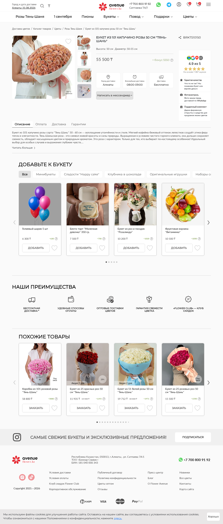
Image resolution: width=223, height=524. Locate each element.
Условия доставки (60, 472)
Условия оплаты (59, 477)
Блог (150, 477)
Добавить (36, 247)
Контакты (185, 483)
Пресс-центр (155, 472)
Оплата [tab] (41, 124)
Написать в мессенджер (113, 95)
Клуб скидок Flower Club (64, 483)
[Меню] (208, 4)
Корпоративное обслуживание (67, 489)
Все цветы (185, 477)
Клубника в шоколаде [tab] (124, 174)
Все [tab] (25, 174)
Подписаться (193, 437)
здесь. (118, 518)
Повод (135, 16)
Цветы (189, 16)
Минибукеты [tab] (46, 174)
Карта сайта (186, 489)
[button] (106, 262)
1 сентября (63, 16)
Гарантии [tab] (78, 124)
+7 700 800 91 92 (140, 3)
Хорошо (213, 516)
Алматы (23, 7)
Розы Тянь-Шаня (30, 16)
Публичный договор (110, 472)
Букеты (110, 16)
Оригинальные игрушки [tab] (168, 174)
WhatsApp (201, 100)
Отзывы (102, 489)
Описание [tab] (22, 124)
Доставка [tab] (59, 124)
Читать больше (22, 147)
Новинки (184, 472)
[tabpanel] (111, 142)
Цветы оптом (106, 483)
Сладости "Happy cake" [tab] (81, 174)
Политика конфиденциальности (117, 477)
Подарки (162, 16)
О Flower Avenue (158, 483)
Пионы (88, 16)
